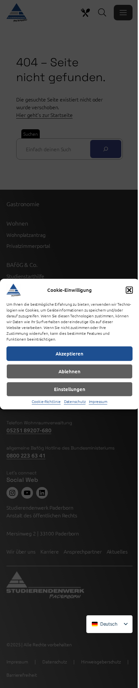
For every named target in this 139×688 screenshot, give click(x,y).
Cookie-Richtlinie (46, 401)
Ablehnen (69, 371)
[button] (129, 290)
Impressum (98, 401)
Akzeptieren (69, 353)
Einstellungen (69, 389)
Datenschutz (75, 401)
